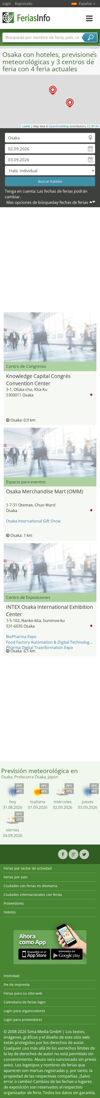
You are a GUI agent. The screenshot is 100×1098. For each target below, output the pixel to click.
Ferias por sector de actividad (28, 868)
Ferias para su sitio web (23, 993)
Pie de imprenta (17, 984)
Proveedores (14, 903)
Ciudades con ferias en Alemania (30, 885)
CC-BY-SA (93, 126)
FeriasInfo (26, 17)
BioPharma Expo (21, 636)
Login (6, 3)
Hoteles (10, 912)
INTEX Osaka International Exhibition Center (49, 609)
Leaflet (26, 126)
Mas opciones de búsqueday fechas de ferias (47, 202)
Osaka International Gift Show (33, 521)
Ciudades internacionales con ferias (33, 894)
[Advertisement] (50, 261)
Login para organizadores (24, 1010)
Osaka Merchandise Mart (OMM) (44, 491)
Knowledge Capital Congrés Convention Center (38, 379)
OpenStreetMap (59, 126)
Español (86, 3)
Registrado (23, 3)
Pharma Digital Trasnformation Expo (39, 647)
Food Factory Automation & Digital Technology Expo (50, 642)
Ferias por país (16, 877)
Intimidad (11, 975)
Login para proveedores (23, 1019)
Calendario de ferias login (25, 1002)
